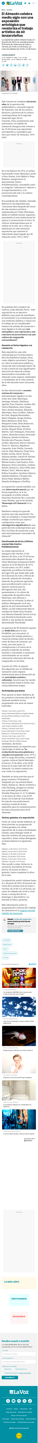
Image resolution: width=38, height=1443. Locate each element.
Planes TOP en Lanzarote (19, 1415)
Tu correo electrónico (7, 1358)
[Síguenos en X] (24, 1401)
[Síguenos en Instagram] (19, 1401)
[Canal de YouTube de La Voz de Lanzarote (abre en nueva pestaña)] (25, 3)
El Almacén (6, 940)
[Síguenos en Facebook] (8, 1401)
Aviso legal (5, 1419)
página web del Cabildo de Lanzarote (18, 912)
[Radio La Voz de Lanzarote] (29, 3)
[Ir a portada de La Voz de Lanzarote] (19, 1392)
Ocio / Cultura (7, 10)
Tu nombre (5, 1350)
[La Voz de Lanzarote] (14, 3)
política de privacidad (25, 1373)
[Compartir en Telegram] (23, 65)
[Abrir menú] (3, 3)
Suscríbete (10, 1377)
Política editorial (31, 1419)
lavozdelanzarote (8, 55)
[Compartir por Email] (27, 65)
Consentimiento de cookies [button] (25, 1422)
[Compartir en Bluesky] (7, 65)
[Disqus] (19, 1173)
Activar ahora (14, 931)
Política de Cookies (10, 1422)
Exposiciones (7, 944)
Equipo (16, 1409)
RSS (30, 1409)
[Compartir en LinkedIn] (15, 65)
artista (5, 949)
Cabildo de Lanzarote (9, 953)
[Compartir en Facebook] (3, 65)
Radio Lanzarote (11, 1412)
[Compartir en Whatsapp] (19, 65)
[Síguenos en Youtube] (13, 1401)
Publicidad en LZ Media (25, 1412)
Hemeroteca (24, 1409)
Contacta (9, 1409)
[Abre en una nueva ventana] (19, 1436)
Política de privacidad (17, 1419)
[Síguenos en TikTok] (30, 1401)
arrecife (5, 957)
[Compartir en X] (11, 65)
